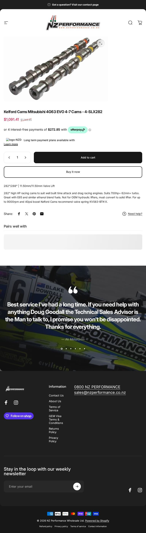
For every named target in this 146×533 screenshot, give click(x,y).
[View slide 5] (80, 348)
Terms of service (78, 526)
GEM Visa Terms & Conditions (56, 419)
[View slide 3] (70, 348)
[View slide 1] (61, 348)
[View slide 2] (66, 348)
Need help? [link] (135, 213)
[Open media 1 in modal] (101, 43)
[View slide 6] (84, 348)
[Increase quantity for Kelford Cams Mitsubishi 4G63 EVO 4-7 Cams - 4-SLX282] (26, 157)
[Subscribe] (77, 486)
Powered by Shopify (97, 520)
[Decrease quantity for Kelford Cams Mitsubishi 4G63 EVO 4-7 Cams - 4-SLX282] (8, 157)
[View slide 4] (75, 348)
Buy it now (73, 171)
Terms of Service (54, 408)
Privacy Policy (53, 439)
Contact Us (56, 395)
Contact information (97, 526)
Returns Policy (54, 430)
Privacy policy (61, 526)
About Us (55, 401)
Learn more (11, 144)
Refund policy (45, 526)
